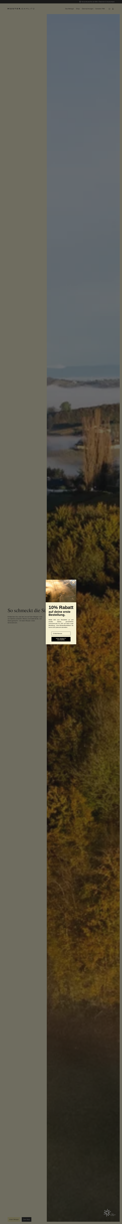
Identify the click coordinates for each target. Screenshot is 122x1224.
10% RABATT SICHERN (61, 639)
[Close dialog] (73, 582)
